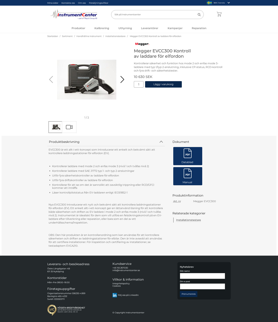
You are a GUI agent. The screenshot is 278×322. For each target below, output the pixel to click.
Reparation (199, 28)
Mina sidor (52, 3)
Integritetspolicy (121, 283)
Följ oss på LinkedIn (128, 295)
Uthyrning (125, 28)
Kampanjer (175, 28)
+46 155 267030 (120, 268)
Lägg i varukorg (163, 84)
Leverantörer (149, 28)
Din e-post (185, 282)
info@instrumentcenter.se (126, 270)
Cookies (116, 286)
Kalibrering (101, 28)
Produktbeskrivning (64, 142)
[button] (122, 79)
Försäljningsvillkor (98, 3)
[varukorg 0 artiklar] (219, 14)
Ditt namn (185, 271)
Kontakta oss (68, 3)
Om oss (82, 3)
